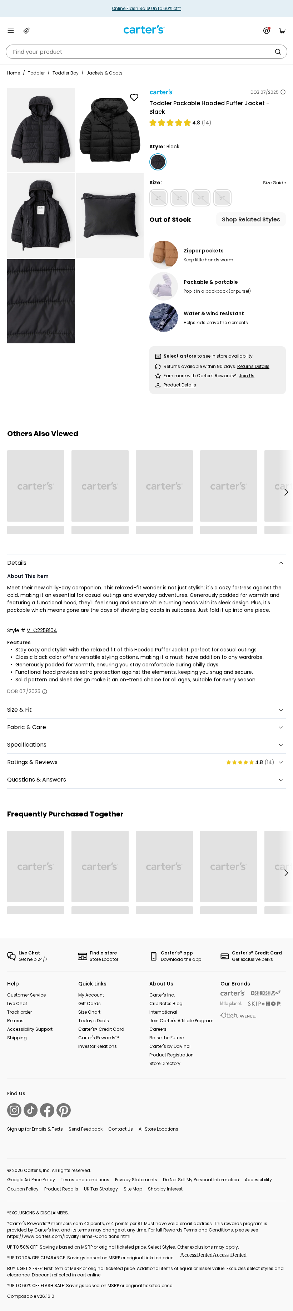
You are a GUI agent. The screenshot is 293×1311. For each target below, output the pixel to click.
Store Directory (164, 1063)
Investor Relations (97, 1046)
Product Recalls (61, 1189)
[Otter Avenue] (238, 1015)
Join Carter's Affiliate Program (181, 1021)
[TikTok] (31, 1110)
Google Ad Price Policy (31, 1180)
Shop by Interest (165, 1189)
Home (13, 73)
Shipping (17, 1038)
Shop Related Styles (251, 219)
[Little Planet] (231, 1004)
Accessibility (258, 1180)
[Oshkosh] (266, 993)
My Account (91, 995)
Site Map (133, 1189)
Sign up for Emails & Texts (35, 1129)
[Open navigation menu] (11, 31)
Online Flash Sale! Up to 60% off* (146, 8)
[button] (286, 492)
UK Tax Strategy (101, 1189)
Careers (158, 1029)
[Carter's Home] (146, 29)
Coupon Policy (23, 1189)
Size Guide (274, 183)
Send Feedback (86, 1129)
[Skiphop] (264, 1004)
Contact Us (120, 1129)
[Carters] (232, 993)
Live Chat (17, 1003)
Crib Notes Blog (166, 1003)
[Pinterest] (63, 1110)
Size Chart (89, 1012)
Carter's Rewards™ (98, 1038)
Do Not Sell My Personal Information (201, 1180)
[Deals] (26, 31)
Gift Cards (89, 1003)
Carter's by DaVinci (169, 1046)
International (163, 1012)
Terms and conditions (85, 1180)
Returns (15, 1021)
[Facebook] (47, 1110)
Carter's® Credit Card (101, 1029)
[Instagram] (14, 1110)
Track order (19, 1012)
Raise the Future (166, 1038)
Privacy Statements (136, 1180)
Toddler (36, 73)
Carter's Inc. (162, 995)
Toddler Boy (66, 73)
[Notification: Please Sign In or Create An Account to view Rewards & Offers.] (266, 31)
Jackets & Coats (104, 73)
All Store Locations (158, 1129)
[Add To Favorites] (134, 97)
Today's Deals (93, 1021)
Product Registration (171, 1055)
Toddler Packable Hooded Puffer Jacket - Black (209, 107)
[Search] (278, 51)
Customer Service (26, 995)
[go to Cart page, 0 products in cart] (282, 31)
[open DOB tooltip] (283, 92)
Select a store (180, 356)
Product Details (180, 385)
